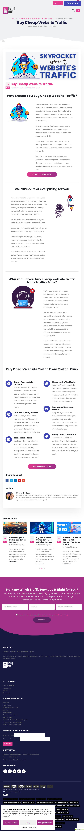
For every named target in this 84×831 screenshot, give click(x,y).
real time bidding (58, 819)
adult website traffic (54, 799)
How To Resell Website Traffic (12, 722)
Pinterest (19, 480)
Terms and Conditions (10, 715)
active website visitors (27, 799)
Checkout (6, 693)
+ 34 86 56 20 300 (13, 757)
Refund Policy (7, 717)
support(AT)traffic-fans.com (16, 760)
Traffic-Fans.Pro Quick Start (12, 725)
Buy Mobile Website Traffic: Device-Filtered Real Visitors (71, 541)
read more (12, 564)
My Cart (5, 690)
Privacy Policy (23, 827)
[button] (73, 10)
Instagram (19, 771)
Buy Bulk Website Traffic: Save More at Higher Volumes (17, 539)
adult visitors (40, 799)
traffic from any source (56, 823)
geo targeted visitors (61, 813)
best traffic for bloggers (45, 802)
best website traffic (61, 802)
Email (23, 480)
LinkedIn (15, 480)
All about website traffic (10, 707)
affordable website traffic (12, 802)
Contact (5, 710)
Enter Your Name (8, 735)
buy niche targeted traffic (56, 806)
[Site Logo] (9, 10)
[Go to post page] (15, 528)
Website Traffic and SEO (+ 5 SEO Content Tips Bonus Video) (45, 541)
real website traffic (72, 819)
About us (6, 703)
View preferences (45, 823)
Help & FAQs (7, 705)
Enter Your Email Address (11, 739)
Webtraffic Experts (18, 88)
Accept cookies (11, 823)
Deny (28, 823)
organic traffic (67, 816)
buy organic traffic (73, 806)
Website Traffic (30, 88)
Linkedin (24, 771)
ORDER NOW (73, 3)
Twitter (11, 480)
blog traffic (74, 802)
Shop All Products (8, 685)
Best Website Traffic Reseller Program (15, 720)
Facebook (7, 480)
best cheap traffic (28, 802)
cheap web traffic (62, 809)
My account (7, 688)
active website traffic (11, 799)
